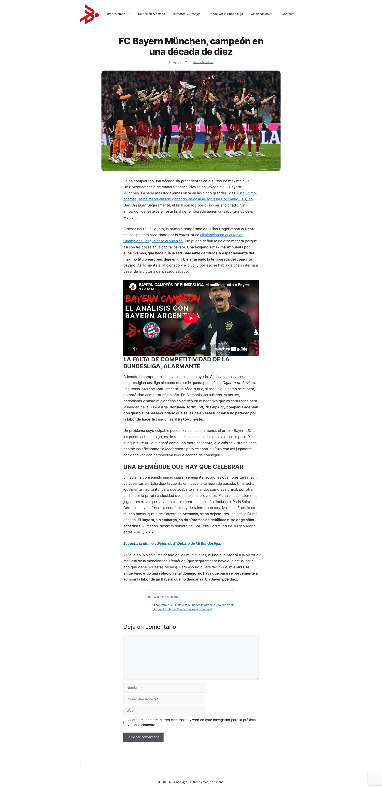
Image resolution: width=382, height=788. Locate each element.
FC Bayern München (165, 596)
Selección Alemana (151, 14)
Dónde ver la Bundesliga (226, 14)
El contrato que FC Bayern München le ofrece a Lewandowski (193, 605)
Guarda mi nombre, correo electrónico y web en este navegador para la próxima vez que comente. (192, 722)
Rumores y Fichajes (187, 14)
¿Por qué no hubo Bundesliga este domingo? (182, 609)
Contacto (288, 14)
